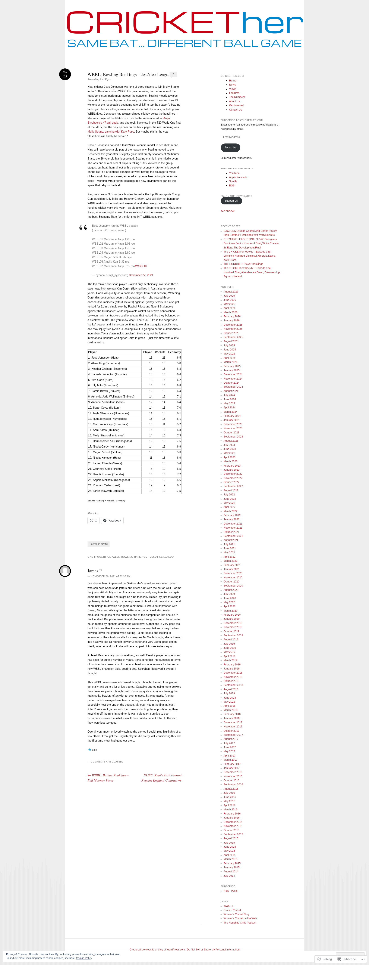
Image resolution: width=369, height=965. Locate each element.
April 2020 (230, 606)
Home (232, 80)
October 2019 (231, 631)
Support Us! (231, 200)
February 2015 (232, 863)
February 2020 (232, 614)
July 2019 (229, 643)
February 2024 (232, 415)
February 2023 (232, 465)
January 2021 (232, 569)
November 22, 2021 (141, 275)
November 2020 (233, 577)
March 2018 (230, 710)
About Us (234, 101)
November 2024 (233, 378)
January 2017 (232, 768)
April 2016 (230, 805)
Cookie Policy (84, 958)
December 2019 (233, 623)
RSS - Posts (230, 890)
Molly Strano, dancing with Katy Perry (111, 131)
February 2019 (232, 664)
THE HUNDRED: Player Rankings (243, 264)
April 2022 (230, 506)
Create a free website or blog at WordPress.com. (158, 949)
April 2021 (230, 556)
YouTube (234, 173)
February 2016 (232, 813)
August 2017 (231, 738)
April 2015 (230, 855)
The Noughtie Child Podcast (240, 922)
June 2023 (230, 449)
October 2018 (231, 681)
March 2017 (230, 759)
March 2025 (230, 362)
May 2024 (229, 403)
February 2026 (232, 316)
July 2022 (229, 494)
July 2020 (229, 594)
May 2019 (229, 651)
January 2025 (232, 370)
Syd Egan (105, 79)
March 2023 (230, 461)
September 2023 (233, 436)
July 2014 (229, 875)
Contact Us (235, 109)
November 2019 (233, 627)
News (104, 543)
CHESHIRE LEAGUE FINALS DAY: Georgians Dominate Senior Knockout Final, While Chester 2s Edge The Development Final (251, 243)
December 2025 (233, 324)
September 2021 (233, 536)
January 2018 (232, 718)
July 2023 (229, 444)
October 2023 (231, 432)
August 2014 (231, 871)
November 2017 (233, 726)
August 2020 (231, 589)
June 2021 (230, 548)
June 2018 (230, 697)
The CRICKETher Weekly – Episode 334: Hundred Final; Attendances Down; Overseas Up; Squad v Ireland (252, 272)
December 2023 (233, 424)
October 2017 (231, 730)
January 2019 (232, 668)
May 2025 (229, 353)
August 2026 (231, 291)
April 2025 (230, 357)
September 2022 (233, 486)
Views (232, 88)
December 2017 (233, 722)
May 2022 (229, 502)
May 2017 (229, 751)
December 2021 (233, 523)
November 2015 (233, 826)
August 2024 (231, 391)
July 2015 (229, 842)
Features (234, 93)
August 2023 (231, 440)
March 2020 (230, 610)
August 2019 (231, 639)
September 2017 (233, 734)
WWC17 (228, 905)
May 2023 (229, 453)
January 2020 (232, 618)
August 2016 (231, 788)
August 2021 (231, 540)
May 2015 (229, 850)
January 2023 (232, 469)
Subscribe (230, 147)
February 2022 (232, 515)
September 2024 (233, 386)
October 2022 (231, 482)
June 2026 (230, 300)
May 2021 (229, 552)
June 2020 (230, 598)
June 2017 (230, 747)
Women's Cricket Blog (236, 914)
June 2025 (230, 349)
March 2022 (230, 511)
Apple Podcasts (238, 177)
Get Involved (236, 105)
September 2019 (233, 635)
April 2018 (230, 705)
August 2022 (231, 490)
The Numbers (237, 97)
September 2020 (233, 585)
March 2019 (230, 660)
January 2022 (232, 519)
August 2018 (231, 689)
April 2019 (230, 656)
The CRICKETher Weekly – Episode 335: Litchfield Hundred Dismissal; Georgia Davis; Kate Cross (249, 256)
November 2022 (233, 478)
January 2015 (232, 867)
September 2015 (233, 834)
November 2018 (233, 676)
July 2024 (229, 395)
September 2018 (233, 685)
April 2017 (230, 755)
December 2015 (233, 821)
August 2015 (231, 838)
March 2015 (230, 859)
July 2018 (229, 693)
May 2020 (229, 602)
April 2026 (230, 308)
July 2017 (229, 743)
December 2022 (233, 473)
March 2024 (230, 411)
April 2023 (230, 457)
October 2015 (231, 830)
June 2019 (230, 647)
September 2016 (233, 784)
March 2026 (230, 312)
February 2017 (232, 764)
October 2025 (231, 333)
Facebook (227, 211)
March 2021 (230, 560)
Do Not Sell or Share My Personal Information (213, 949)
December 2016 (233, 772)
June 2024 (230, 399)
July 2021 (229, 544)
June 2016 (230, 797)
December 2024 (233, 374)
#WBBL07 (141, 266)
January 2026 (232, 320)
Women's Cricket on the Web (240, 918)
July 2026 (229, 295)
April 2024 (230, 407)
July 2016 (229, 792)
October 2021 (231, 532)
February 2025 (232, 366)
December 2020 (233, 573)
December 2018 (233, 672)
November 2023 (233, 428)
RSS (231, 185)
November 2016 (233, 776)
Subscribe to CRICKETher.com (242, 120)
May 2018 (229, 701)
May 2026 (229, 304)
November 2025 (233, 328)
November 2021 (233, 527)
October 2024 (231, 382)
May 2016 (229, 801)
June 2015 (230, 846)
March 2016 (230, 809)
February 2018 (232, 714)
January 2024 (232, 419)
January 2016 (232, 817)
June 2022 (230, 498)
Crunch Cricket (232, 910)
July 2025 (229, 345)
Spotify (233, 181)
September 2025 (233, 337)
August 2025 (231, 341)
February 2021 (232, 565)
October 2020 (231, 581)
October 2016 (231, 780)
